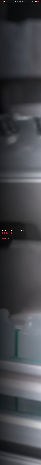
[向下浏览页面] (20, 462)
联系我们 (24, 1)
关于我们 (15, 1)
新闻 (22, 1)
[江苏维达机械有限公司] (3, 1)
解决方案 (20, 1)
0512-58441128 (36, 1)
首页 (12, 1)
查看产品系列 (4, 238)
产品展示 (17, 1)
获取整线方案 (9, 238)
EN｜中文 (33, 1)
